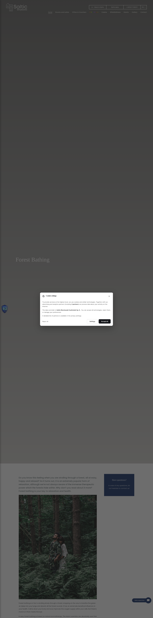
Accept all (104, 321)
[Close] (109, 296)
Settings (92, 321)
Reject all (45, 321)
